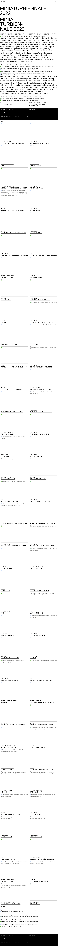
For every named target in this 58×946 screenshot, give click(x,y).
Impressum (17, 116)
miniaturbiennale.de (24, 61)
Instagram (32, 109)
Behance (31, 112)
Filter (2, 121)
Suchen (55, 121)
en (27, 116)
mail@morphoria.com (7, 109)
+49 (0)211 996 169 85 (6, 112)
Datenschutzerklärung (5, 116)
